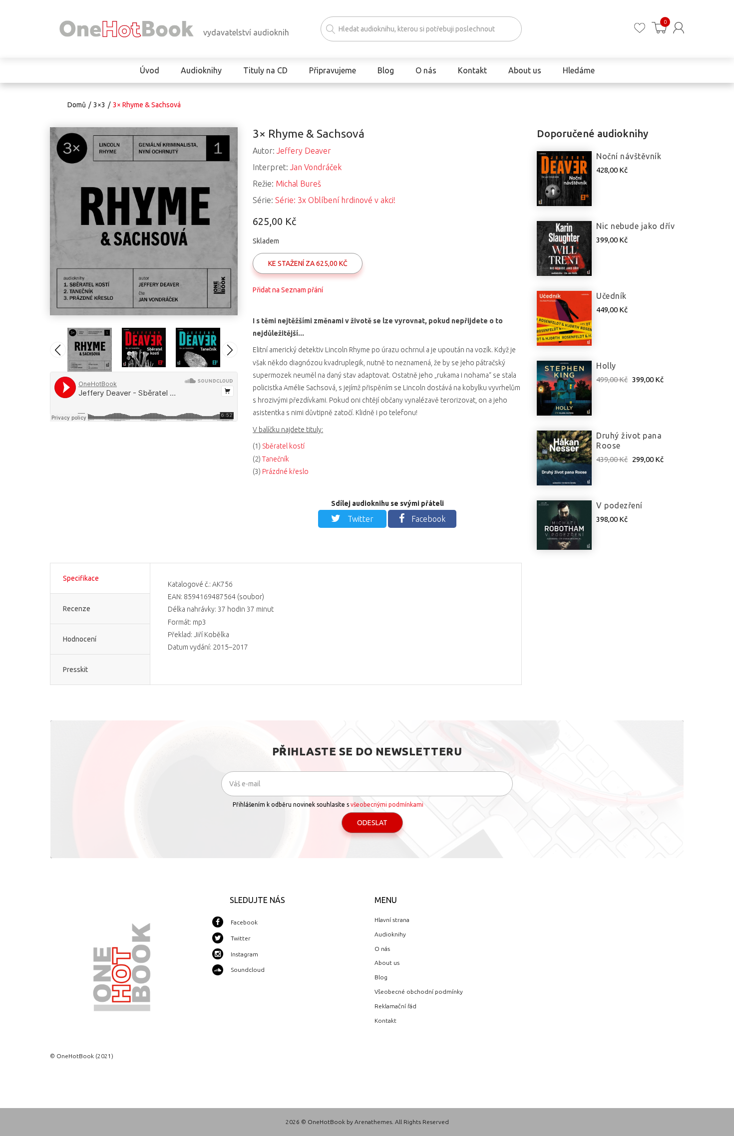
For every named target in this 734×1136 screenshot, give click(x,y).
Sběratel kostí (283, 446)
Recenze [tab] (76, 609)
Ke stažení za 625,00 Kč (308, 263)
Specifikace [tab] (81, 578)
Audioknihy (390, 934)
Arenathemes (373, 1122)
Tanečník (275, 459)
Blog (380, 977)
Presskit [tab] (75, 670)
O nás (382, 948)
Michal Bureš (298, 183)
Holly (606, 365)
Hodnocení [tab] (79, 639)
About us (386, 962)
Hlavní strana (391, 919)
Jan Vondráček (316, 167)
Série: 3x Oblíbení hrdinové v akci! (335, 200)
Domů (76, 105)
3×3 (99, 105)
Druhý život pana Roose (629, 440)
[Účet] (678, 27)
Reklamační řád (395, 1006)
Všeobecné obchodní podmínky (418, 991)
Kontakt (385, 1020)
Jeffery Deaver (304, 150)
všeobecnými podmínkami (387, 804)
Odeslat (372, 823)
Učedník (611, 295)
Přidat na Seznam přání (288, 290)
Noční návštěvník (628, 156)
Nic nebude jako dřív (635, 226)
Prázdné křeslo (285, 471)
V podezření (619, 505)
